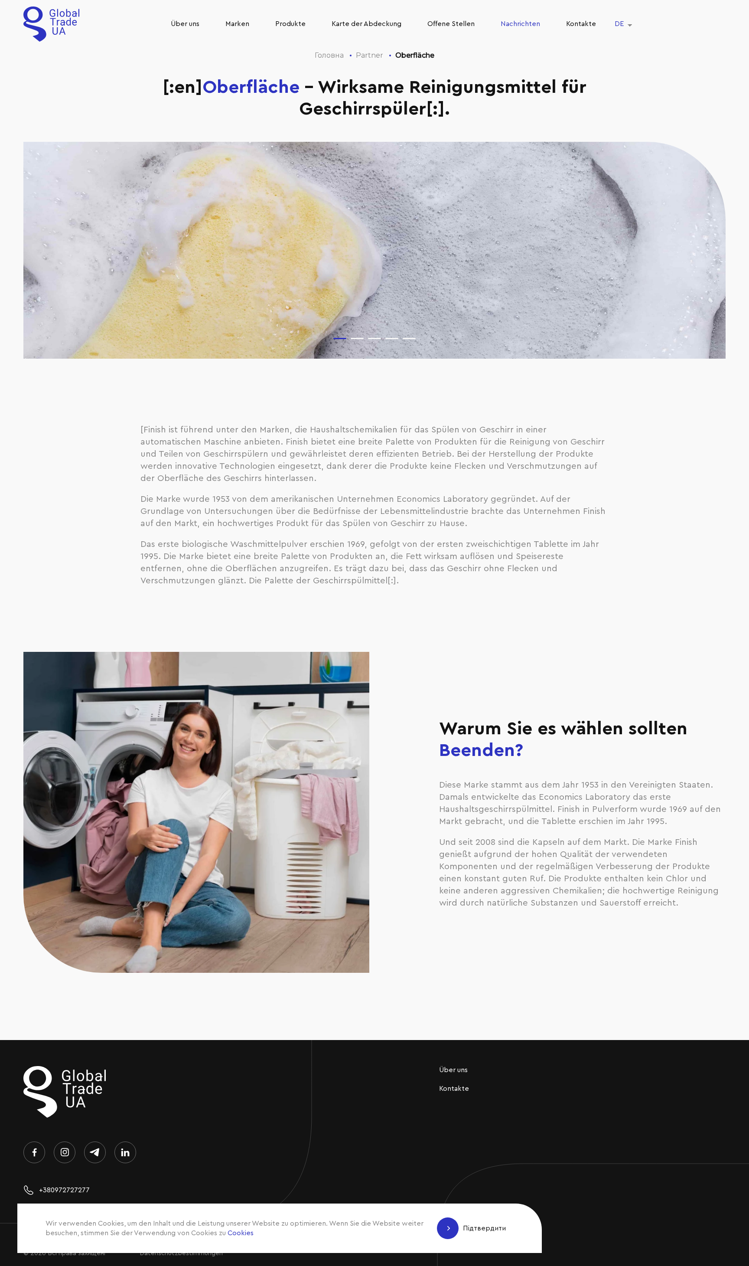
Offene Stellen (451, 23)
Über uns (185, 23)
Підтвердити (484, 1228)
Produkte (290, 23)
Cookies (241, 1233)
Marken (237, 23)
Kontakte (581, 23)
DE (619, 23)
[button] (339, 338)
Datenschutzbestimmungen (181, 1253)
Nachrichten (520, 23)
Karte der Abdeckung (366, 23)
